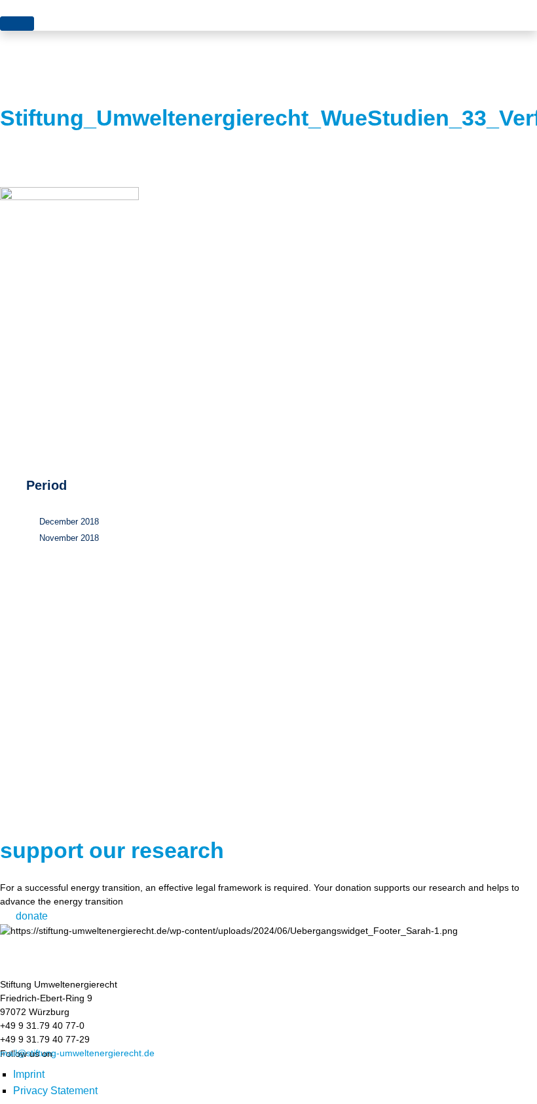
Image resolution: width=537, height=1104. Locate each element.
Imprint (29, 1074)
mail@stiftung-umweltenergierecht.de (77, 1053)
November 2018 (69, 538)
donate (32, 916)
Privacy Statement (55, 1090)
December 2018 (69, 521)
